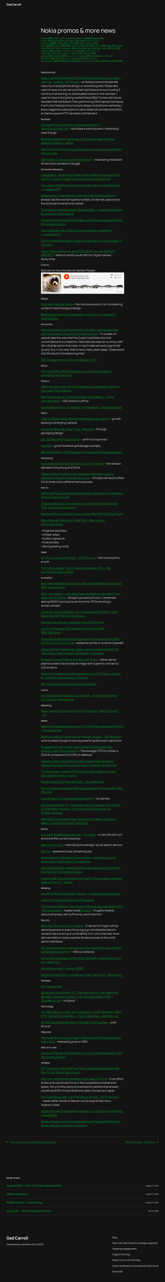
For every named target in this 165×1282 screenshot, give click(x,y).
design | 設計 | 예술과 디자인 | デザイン (84, 40)
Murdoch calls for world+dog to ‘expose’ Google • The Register (80, 737)
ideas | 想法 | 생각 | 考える (51, 48)
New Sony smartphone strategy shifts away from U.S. (74, 1079)
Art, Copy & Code (51, 986)
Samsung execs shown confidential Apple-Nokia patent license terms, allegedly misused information (81, 1123)
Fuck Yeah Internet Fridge (57, 304)
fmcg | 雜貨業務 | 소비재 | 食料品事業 (55, 45)
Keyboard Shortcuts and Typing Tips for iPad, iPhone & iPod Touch (82, 514)
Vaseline (46, 446)
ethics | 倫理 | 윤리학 (76, 43)
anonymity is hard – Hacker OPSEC (62, 968)
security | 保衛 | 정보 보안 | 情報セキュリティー (59, 55)
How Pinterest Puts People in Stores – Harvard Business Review (81, 894)
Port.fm (45, 851)
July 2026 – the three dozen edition (28, 1210)
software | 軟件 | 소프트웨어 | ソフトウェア (96, 55)
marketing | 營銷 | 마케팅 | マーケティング (57, 50)
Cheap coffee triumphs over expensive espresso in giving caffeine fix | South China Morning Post (77, 476)
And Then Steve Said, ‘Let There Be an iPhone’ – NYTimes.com (79, 1097)
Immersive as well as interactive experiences (33, 1141)
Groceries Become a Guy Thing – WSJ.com (67, 429)
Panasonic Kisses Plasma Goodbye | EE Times (69, 660)
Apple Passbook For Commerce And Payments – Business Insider (81, 407)
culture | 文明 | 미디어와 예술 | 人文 (54, 40)
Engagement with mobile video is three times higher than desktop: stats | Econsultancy (77, 749)
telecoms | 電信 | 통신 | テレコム (84, 58)
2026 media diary (17, 1194)
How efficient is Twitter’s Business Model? (67, 798)
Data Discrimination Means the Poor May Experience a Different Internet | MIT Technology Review (81, 870)
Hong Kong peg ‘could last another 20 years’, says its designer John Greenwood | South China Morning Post (79, 332)
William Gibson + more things (24, 1202)
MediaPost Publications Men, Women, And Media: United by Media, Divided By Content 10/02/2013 (78, 821)
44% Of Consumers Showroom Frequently (67, 900)
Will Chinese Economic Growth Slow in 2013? (68, 360)
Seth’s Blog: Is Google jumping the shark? (66, 160)
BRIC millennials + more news (140, 1141)
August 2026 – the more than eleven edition (34, 1185)
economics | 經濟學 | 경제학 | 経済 (54, 43)
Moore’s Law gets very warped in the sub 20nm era (72, 622)
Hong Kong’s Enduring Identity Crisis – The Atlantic (72, 464)
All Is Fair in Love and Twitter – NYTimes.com (68, 558)
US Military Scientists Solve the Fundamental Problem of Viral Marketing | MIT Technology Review (79, 614)
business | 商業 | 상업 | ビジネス (53, 38)
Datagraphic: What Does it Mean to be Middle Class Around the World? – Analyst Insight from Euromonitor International (80, 177)
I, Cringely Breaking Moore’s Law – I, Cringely (68, 835)
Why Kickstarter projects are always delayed (68, 684)
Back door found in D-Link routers (62, 926)
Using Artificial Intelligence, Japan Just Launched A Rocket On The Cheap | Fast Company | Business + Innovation (80, 651)
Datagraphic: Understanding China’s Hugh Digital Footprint (77, 196)
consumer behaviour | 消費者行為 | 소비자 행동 (85, 38)
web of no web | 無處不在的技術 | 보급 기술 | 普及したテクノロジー (67, 60)
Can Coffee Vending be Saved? (60, 439)
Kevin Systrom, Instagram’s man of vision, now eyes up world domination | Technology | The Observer (78, 859)
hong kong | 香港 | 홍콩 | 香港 (82, 45)
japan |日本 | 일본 (94, 48)
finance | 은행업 (91, 43)
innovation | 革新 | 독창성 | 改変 (74, 48)
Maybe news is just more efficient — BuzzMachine (72, 782)
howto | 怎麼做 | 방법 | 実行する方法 (108, 45)
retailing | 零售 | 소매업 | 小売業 (84, 53)
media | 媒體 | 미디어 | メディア (87, 50)
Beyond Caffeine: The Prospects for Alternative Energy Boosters (81, 452)
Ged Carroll (13, 4)
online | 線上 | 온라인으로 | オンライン (56, 53)
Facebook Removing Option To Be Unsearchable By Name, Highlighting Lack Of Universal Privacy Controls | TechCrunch (79, 763)
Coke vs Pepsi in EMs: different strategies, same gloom (75, 419)
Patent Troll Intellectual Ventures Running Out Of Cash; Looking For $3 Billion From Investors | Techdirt (81, 676)
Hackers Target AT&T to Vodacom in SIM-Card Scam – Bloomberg (81, 975)
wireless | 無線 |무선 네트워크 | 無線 (109, 60)
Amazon (86, 910)
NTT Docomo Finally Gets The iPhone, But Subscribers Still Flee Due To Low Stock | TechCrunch (80, 1070)
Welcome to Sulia (52, 845)
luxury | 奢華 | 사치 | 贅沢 (111, 48)
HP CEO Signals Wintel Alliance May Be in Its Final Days (74, 1022)
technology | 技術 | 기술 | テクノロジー (56, 58)
